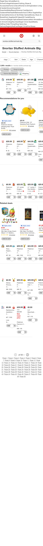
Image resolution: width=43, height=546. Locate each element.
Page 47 (27, 374)
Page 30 (34, 367)
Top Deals (15, 22)
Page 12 (33, 360)
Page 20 (7, 365)
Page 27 (14, 367)
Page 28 (21, 367)
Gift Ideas (18, 17)
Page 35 (27, 369)
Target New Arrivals (7, 1)
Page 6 (34, 358)
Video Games (25, 15)
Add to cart (6, 134)
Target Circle (22, 26)
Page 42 (34, 372)
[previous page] (15, 354)
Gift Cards (25, 17)
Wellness (18, 13)
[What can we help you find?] (21, 41)
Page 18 (34, 363)
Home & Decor (14, 6)
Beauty (13, 10)
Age (31, 59)
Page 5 (28, 358)
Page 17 (27, 363)
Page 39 (14, 372)
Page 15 (14, 363)
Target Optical (13, 19)
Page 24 (34, 365)
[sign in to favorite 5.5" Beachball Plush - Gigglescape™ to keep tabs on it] (33, 320)
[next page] (27, 354)
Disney (7, 287)
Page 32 (7, 369)
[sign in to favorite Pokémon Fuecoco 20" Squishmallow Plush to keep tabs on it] (23, 332)
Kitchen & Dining (25, 6)
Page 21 (14, 365)
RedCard (15, 26)
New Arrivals (34, 19)
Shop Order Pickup (8, 24)
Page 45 (14, 374)
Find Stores (31, 26)
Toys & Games (14, 52)
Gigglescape (38, 86)
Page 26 (7, 367)
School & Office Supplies (30, 13)
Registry (9, 26)
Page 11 (26, 360)
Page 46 (21, 374)
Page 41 (27, 372)
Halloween (14, 3)
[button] (6, 121)
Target (4, 52)
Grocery (9, 8)
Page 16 (21, 363)
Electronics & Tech (13, 15)
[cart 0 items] (39, 36)
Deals (20, 19)
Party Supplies (9, 17)
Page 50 (23, 376)
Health (12, 13)
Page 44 (7, 374)
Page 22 (21, 365)
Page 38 (7, 372)
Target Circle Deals (25, 22)
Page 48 (34, 374)
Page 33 (14, 369)
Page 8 (7, 360)
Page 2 (10, 358)
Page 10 (19, 360)
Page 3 (16, 358)
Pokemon (7, 86)
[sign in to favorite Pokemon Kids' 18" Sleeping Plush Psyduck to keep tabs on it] (33, 299)
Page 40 (21, 372)
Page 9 (13, 360)
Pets (8, 13)
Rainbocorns (7, 314)
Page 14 (7, 363)
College (8, 3)
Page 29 (27, 367)
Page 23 (27, 365)
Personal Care (21, 10)
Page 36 (34, 369)
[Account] (33, 36)
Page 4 (22, 358)
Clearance (26, 19)
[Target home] (22, 36)
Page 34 (21, 369)
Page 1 (5, 358)
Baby (9, 10)
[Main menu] (4, 36)
